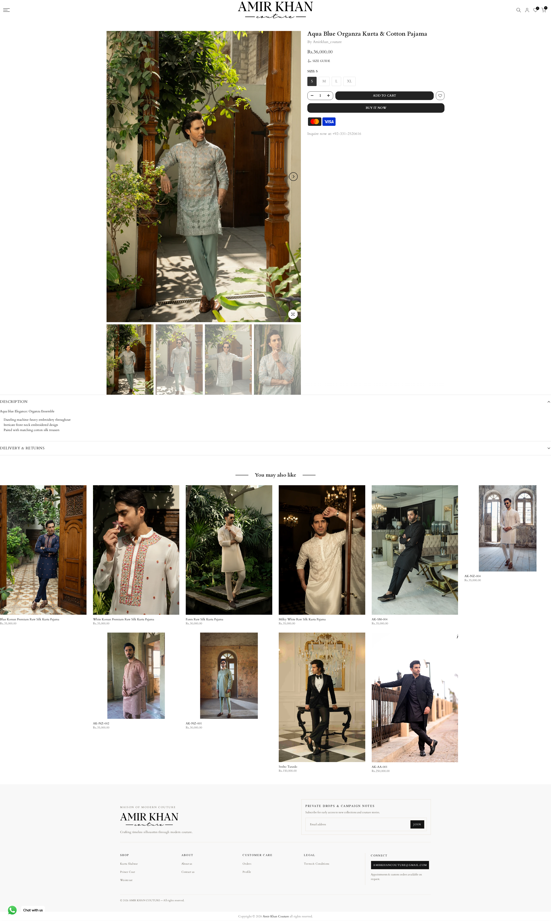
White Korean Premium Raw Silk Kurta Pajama (123, 619)
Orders (247, 864)
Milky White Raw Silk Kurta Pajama (302, 619)
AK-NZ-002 (101, 723)
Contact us (188, 872)
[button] (318, 60)
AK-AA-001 (379, 767)
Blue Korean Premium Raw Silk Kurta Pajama (29, 619)
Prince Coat (127, 872)
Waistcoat (126, 880)
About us (186, 864)
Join (417, 824)
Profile (247, 872)
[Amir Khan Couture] (149, 819)
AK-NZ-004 (472, 576)
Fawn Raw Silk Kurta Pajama (204, 619)
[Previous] (114, 176)
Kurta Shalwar (129, 864)
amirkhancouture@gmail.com (400, 865)
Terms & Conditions (316, 864)
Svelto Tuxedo (288, 767)
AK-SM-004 (379, 619)
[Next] (293, 176)
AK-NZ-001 (194, 723)
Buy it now (376, 108)
